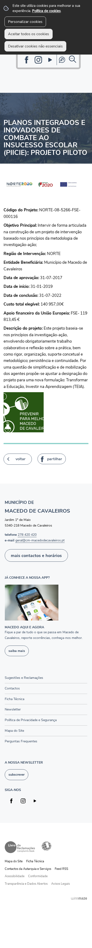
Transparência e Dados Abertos (26, 884)
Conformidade (38, 876)
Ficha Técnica (35, 861)
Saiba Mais (16, 650)
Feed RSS (61, 869)
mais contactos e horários (36, 555)
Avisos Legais (60, 884)
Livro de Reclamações (20, 847)
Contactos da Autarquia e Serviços (28, 869)
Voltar (20, 459)
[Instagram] (38, 60)
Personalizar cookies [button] (25, 21)
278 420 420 (27, 534)
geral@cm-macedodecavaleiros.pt (40, 540)
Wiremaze (79, 898)
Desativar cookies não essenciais (35, 46)
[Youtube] (50, 60)
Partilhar (54, 459)
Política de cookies (46, 10)
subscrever (16, 774)
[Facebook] (26, 60)
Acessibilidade (46, 846)
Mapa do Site (14, 861)
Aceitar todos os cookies (28, 34)
